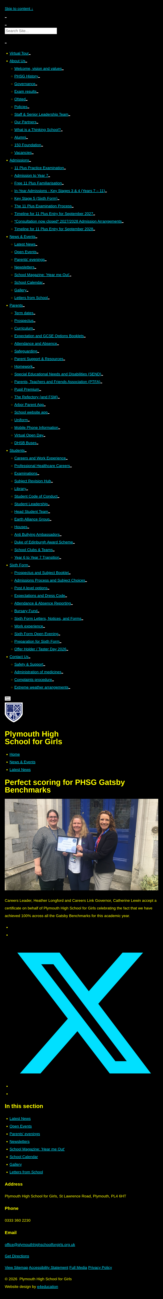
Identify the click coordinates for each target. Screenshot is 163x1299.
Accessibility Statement (48, 1267)
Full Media (78, 1267)
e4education (47, 1286)
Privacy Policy (100, 1267)
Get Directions (17, 1256)
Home (15, 754)
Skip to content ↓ (19, 8)
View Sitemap (16, 1267)
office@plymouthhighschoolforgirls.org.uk (40, 1244)
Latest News (20, 769)
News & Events (22, 762)
